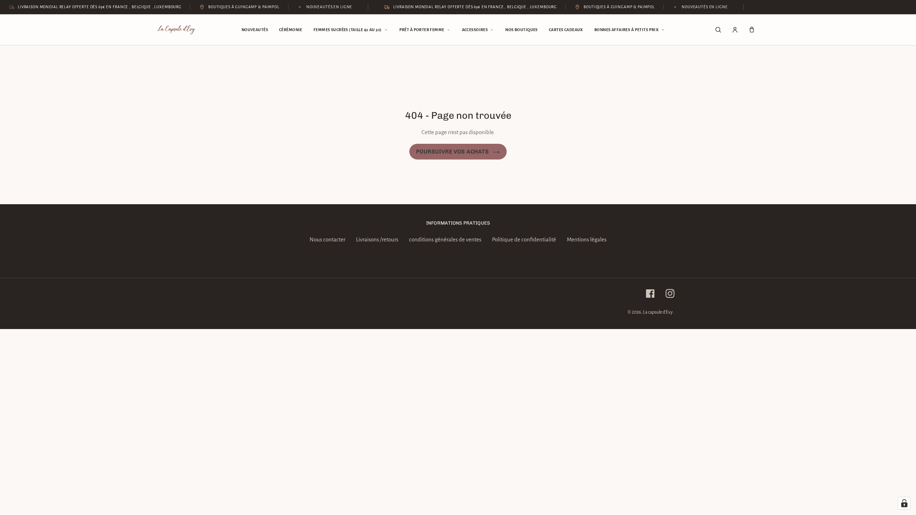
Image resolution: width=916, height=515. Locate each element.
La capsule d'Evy (658, 312)
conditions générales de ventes (445, 239)
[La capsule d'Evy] (176, 29)
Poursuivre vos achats (452, 151)
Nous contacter (327, 239)
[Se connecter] (734, 29)
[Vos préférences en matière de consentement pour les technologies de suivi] (904, 503)
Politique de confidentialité (524, 239)
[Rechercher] (718, 29)
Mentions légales (586, 239)
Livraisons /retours (377, 239)
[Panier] (751, 29)
